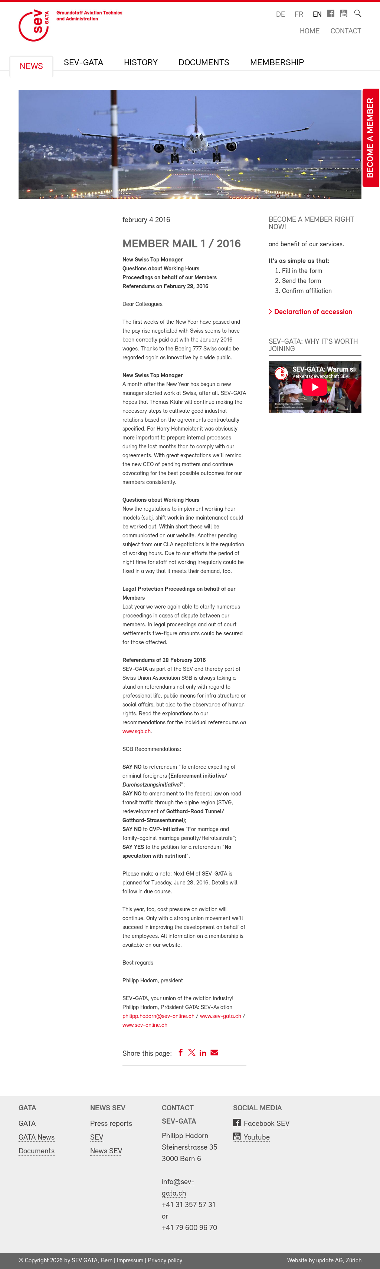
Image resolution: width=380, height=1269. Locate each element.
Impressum (130, 1261)
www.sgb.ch (136, 732)
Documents (203, 63)
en (317, 15)
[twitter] (192, 1054)
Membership (277, 63)
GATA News (37, 1137)
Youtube (257, 1137)
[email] (214, 1054)
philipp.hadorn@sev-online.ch (158, 1016)
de (280, 15)
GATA (27, 1124)
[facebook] (180, 1054)
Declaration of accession (313, 312)
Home (310, 31)
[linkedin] (203, 1054)
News (31, 66)
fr (299, 15)
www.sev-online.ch (144, 1025)
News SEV (106, 1151)
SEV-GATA (83, 63)
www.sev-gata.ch (220, 1016)
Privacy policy (165, 1261)
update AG (329, 1261)
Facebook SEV (266, 1124)
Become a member (370, 138)
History (141, 63)
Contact (346, 31)
